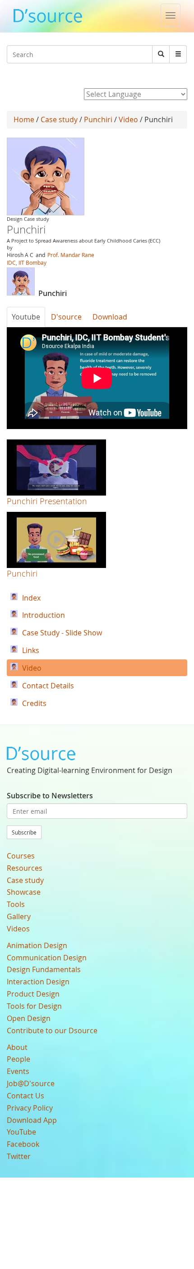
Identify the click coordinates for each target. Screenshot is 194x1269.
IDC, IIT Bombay (26, 262)
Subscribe (24, 832)
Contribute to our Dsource (52, 1030)
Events (18, 1071)
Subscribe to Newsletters (50, 796)
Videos (18, 929)
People (18, 1059)
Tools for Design (34, 1006)
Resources (24, 868)
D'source (66, 317)
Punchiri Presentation (47, 501)
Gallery (19, 916)
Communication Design (47, 958)
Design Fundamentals (44, 969)
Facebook (23, 1144)
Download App (32, 1120)
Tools (16, 904)
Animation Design (37, 945)
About (17, 1047)
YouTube (21, 1132)
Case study (59, 119)
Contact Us (25, 1096)
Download (109, 317)
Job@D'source (31, 1083)
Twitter (19, 1156)
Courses (21, 856)
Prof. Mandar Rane (70, 254)
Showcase (24, 892)
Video (128, 119)
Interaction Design (38, 982)
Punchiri (98, 119)
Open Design (29, 1018)
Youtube (26, 317)
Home (24, 119)
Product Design (33, 994)
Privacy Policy (30, 1108)
